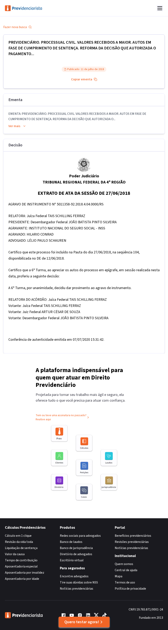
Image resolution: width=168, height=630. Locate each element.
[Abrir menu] (160, 8)
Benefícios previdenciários (133, 536)
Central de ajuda (126, 570)
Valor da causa (15, 554)
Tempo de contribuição (21, 560)
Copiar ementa (81, 79)
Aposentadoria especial (21, 566)
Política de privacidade (130, 588)
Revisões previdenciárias (132, 542)
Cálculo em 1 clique (18, 536)
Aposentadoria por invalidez (24, 572)
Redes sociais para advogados (80, 536)
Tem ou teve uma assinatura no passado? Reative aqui (61, 417)
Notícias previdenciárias (76, 588)
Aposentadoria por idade (22, 579)
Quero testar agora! (81, 622)
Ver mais (14, 126)
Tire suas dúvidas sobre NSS (79, 582)
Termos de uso (125, 582)
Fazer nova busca (15, 27)
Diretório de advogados (76, 554)
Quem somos (124, 564)
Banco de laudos (71, 542)
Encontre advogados (74, 576)
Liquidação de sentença (21, 548)
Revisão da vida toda (19, 542)
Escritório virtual (72, 560)
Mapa (118, 576)
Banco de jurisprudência (76, 548)
